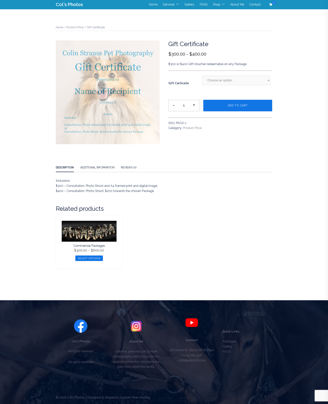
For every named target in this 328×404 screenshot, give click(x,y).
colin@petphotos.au (192, 360)
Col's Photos (69, 4)
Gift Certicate (178, 83)
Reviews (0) (128, 167)
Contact (255, 4)
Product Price (75, 27)
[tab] (65, 167)
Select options (89, 258)
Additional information (97, 167)
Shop (216, 4)
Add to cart (238, 105)
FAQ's (226, 351)
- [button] (174, 105)
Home (153, 4)
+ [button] (194, 105)
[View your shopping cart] (270, 4)
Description (65, 167)
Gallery (189, 4)
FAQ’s (204, 4)
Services (169, 4)
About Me (237, 4)
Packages (229, 341)
